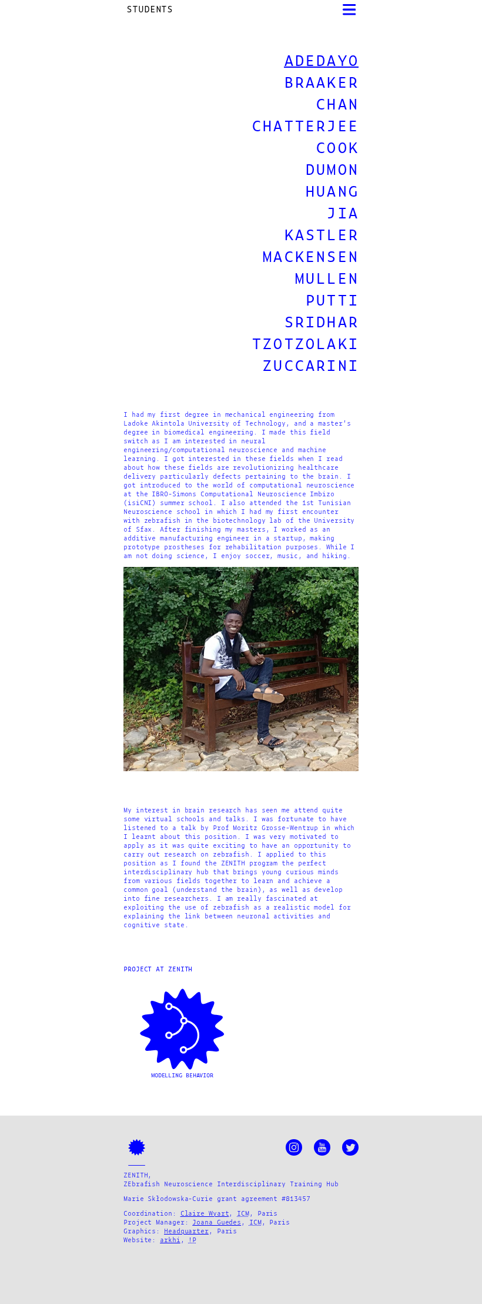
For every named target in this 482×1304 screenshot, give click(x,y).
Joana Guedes (216, 1222)
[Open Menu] (349, 9)
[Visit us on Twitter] (350, 1147)
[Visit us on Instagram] (294, 1147)
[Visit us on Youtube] (322, 1147)
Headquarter (186, 1231)
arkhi (170, 1240)
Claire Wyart (204, 1213)
